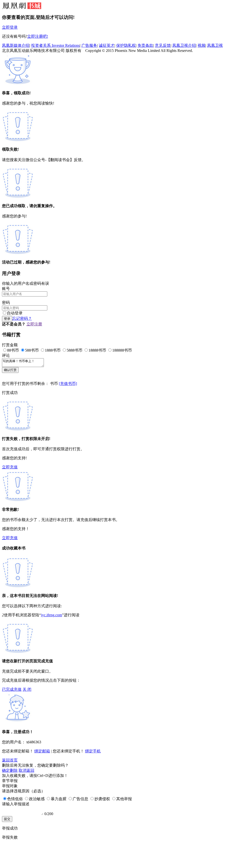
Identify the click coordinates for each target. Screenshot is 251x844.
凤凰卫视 (215, 45)
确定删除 (10, 770)
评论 (6, 355)
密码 (6, 302)
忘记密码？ (22, 318)
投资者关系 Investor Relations (55, 45)
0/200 (48, 814)
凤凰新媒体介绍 (15, 45)
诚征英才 (106, 45)
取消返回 (26, 770)
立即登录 (10, 27)
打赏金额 (10, 345)
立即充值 (10, 467)
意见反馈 (163, 45)
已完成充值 (12, 689)
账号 (6, 288)
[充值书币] (68, 383)
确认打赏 (10, 370)
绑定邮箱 (42, 751)
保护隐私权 (126, 45)
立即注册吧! (37, 36)
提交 (7, 819)
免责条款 (145, 45)
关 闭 (27, 689)
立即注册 (34, 324)
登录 (7, 319)
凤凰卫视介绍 (184, 45)
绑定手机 (93, 751)
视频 (201, 45)
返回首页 (10, 760)
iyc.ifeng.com (51, 615)
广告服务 (89, 45)
